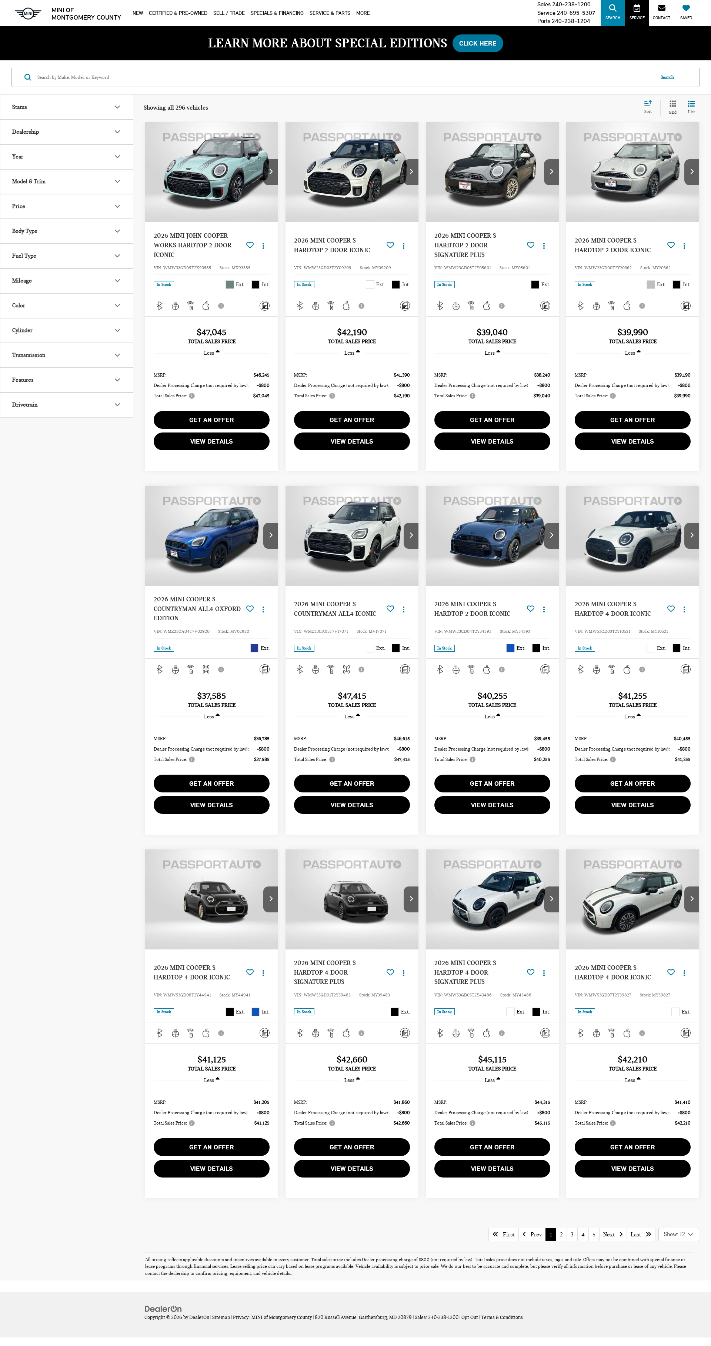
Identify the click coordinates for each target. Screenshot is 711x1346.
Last (638, 1234)
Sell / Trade (229, 13)
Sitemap (221, 1317)
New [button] (138, 13)
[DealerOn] (163, 1308)
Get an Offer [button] (211, 420)
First (506, 1234)
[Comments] (265, 306)
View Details (211, 441)
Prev (534, 1234)
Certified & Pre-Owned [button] (178, 13)
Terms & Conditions (502, 1317)
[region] (212, 385)
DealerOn (199, 1317)
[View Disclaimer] (221, 306)
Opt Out (469, 1317)
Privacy (240, 1317)
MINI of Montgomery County (86, 13)
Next (611, 1234)
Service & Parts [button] (330, 13)
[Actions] (263, 245)
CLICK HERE (478, 43)
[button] (270, 172)
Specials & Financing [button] (277, 13)
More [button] (363, 13)
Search (667, 77)
